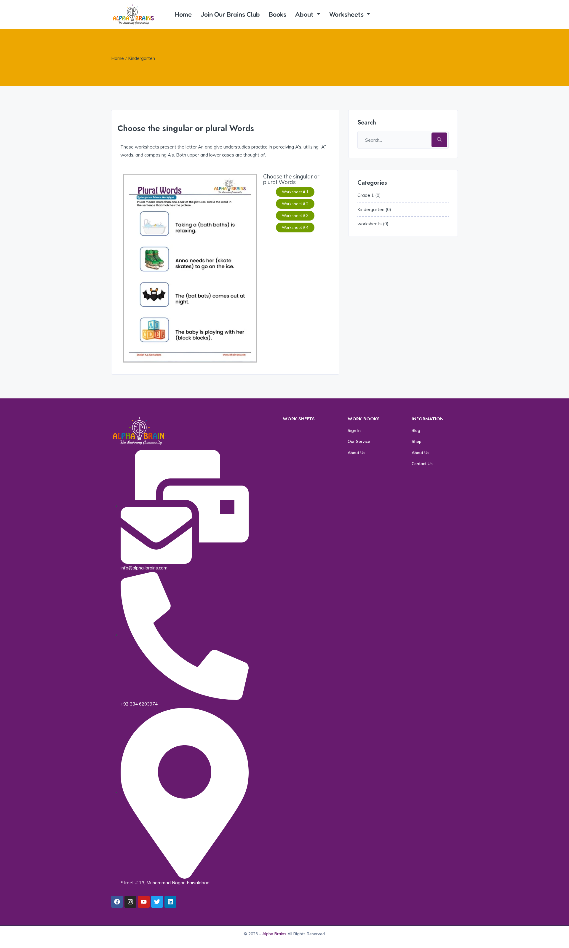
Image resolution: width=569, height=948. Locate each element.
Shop (416, 441)
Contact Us (422, 463)
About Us (356, 452)
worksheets (369, 223)
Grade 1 (365, 195)
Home (183, 14)
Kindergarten (141, 58)
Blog (416, 430)
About (305, 14)
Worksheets (347, 14)
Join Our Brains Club (230, 14)
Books (277, 14)
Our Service (359, 441)
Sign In (354, 430)
